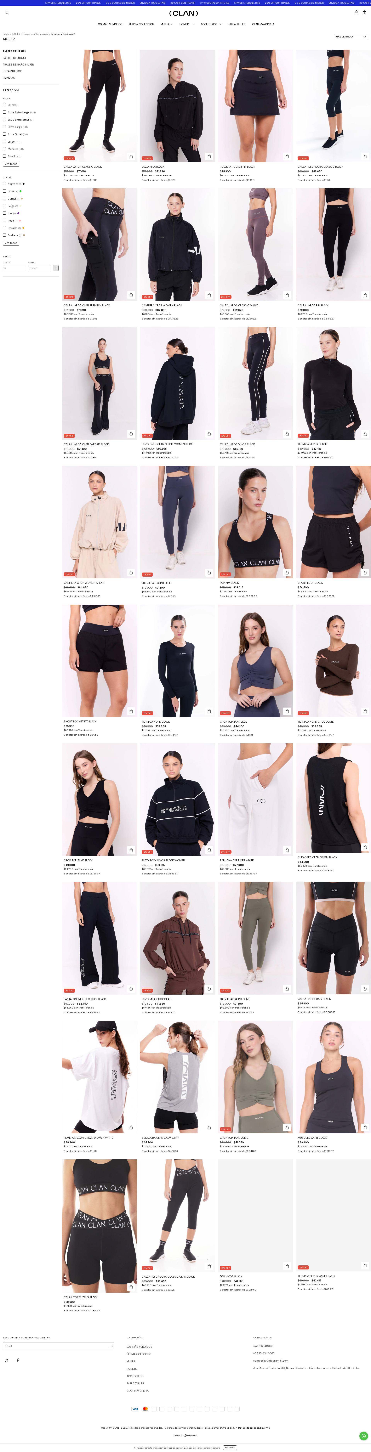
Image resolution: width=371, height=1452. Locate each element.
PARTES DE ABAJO (14, 58)
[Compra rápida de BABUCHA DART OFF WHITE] (287, 850)
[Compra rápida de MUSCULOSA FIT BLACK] (365, 1127)
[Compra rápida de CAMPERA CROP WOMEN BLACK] (209, 295)
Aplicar (56, 268)
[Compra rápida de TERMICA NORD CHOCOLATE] (365, 711)
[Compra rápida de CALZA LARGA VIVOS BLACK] (287, 434)
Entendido (230, 1448)
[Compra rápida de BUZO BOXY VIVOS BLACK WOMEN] (209, 850)
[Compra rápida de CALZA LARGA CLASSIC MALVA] (287, 295)
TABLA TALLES (237, 24)
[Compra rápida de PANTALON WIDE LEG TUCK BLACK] (131, 989)
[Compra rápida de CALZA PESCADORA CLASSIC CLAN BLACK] (209, 1266)
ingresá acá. (227, 1427)
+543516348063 (264, 1353)
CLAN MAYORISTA (263, 24)
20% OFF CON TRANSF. (75, 2)
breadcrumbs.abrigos (36, 34)
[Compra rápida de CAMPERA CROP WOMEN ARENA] (131, 572)
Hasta (31, 262)
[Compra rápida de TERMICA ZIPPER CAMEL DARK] (365, 1265)
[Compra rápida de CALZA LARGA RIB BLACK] (365, 295)
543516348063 (263, 1346)
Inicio (6, 34)
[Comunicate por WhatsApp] (363, 1436)
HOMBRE (185, 24)
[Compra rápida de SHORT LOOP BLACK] (365, 572)
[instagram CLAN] (7, 1360)
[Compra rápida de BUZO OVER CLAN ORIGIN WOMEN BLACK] (209, 434)
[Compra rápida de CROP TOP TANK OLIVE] (287, 1127)
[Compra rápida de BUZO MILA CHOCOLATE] (209, 989)
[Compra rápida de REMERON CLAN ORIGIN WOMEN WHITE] (131, 1127)
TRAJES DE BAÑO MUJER (18, 64)
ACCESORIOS (209, 24)
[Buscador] (7, 13)
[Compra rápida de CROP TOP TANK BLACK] (131, 850)
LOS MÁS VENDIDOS (110, 24)
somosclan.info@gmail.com (270, 1360)
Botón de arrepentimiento (254, 1427)
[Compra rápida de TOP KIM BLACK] (287, 572)
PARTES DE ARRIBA (14, 51)
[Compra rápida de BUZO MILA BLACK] (209, 156)
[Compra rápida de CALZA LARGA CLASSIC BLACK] (131, 156)
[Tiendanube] (186, 1436)
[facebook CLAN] (18, 1360)
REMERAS (9, 77)
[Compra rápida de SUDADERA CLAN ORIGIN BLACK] (365, 847)
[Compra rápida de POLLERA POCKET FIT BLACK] (287, 156)
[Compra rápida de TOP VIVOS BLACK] (287, 1266)
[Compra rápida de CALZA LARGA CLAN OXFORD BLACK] (131, 434)
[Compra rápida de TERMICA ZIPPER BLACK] (365, 434)
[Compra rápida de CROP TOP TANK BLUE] (287, 711)
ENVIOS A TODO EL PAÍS (45, 2)
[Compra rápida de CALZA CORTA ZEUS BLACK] (131, 1287)
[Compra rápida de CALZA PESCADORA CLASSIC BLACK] (365, 156)
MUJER (165, 24)
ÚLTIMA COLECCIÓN (141, 24)
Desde (6, 262)
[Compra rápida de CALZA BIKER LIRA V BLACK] (365, 988)
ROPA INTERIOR (12, 71)
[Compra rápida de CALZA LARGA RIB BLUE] (209, 573)
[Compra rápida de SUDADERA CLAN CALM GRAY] (209, 1127)
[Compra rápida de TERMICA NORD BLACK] (209, 711)
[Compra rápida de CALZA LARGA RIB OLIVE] (287, 989)
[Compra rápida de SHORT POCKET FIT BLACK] (131, 711)
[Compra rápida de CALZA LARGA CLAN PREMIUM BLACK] (131, 295)
